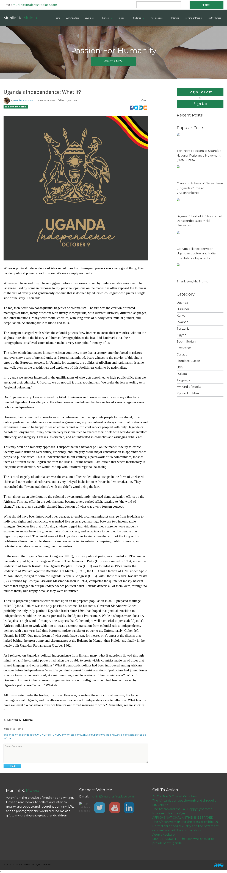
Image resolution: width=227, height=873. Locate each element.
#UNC (37, 734)
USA (180, 367)
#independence (24, 734)
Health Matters (214, 18)
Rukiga (121, 18)
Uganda (182, 302)
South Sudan (186, 341)
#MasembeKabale (135, 734)
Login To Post (200, 92)
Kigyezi (105, 18)
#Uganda (9, 734)
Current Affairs (72, 18)
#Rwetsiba (118, 734)
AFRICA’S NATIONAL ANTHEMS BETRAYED (182, 817)
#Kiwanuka (83, 734)
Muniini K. (20, 18)
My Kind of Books (189, 386)
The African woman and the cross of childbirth (185, 822)
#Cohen (8, 738)
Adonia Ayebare (163, 834)
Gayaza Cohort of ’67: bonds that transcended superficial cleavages (200, 221)
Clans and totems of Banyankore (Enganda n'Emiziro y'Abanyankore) (200, 188)
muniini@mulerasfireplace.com (35, 5)
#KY (64, 734)
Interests (175, 18)
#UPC (58, 734)
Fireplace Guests (188, 361)
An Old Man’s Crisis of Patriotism (174, 796)
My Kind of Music (188, 393)
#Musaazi (105, 734)
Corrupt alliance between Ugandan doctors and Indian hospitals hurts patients (197, 253)
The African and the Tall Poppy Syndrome (182, 809)
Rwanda (182, 322)
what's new (113, 61)
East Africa (184, 348)
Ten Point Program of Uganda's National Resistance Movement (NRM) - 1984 (199, 155)
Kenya (181, 315)
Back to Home (17, 106)
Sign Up (200, 103)
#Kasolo (72, 734)
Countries (89, 18)
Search (206, 5)
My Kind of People (193, 18)
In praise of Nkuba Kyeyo (169, 813)
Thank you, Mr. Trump (193, 281)
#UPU (51, 734)
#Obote (95, 734)
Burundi (183, 309)
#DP (44, 734)
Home (57, 18)
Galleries (137, 18)
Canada (182, 354)
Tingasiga (183, 380)
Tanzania (183, 328)
